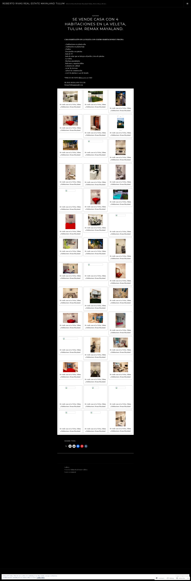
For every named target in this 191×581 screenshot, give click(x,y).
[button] (70, 99)
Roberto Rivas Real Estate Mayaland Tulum (33, 3)
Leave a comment (70, 472)
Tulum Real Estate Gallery (79, 470)
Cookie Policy (41, 577)
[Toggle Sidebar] (187, 3)
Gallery (66, 467)
